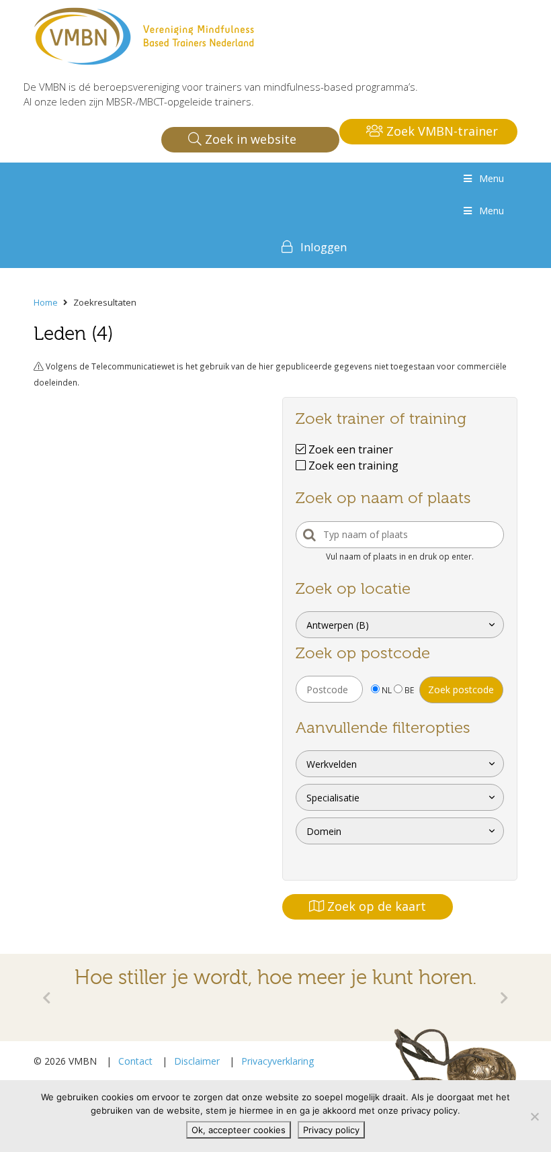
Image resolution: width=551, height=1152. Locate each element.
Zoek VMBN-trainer (440, 131)
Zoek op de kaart (375, 906)
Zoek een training (352, 465)
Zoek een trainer (349, 449)
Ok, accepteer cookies (239, 1129)
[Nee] (534, 1116)
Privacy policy (331, 1129)
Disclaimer (197, 1061)
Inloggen (323, 247)
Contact (135, 1061)
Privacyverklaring (277, 1061)
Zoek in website (249, 139)
